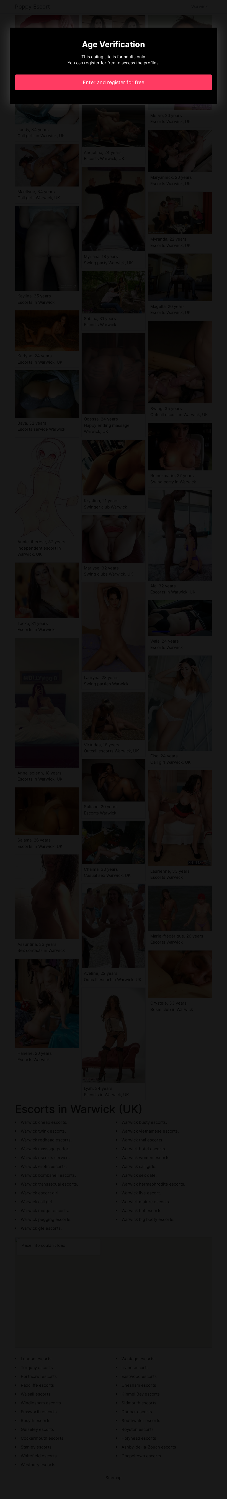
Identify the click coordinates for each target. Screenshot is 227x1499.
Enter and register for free (113, 82)
